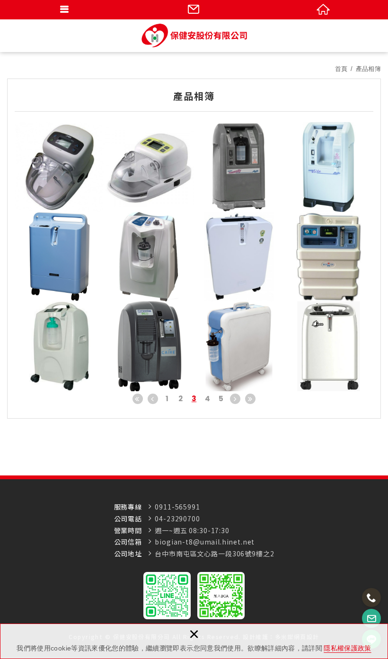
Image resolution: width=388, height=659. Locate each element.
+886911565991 (371, 597)
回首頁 (323, 9)
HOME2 (329, 257)
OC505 (239, 257)
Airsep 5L (329, 167)
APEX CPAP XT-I (60, 167)
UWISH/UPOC (329, 346)
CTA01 (149, 257)
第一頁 (137, 399)
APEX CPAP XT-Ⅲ (149, 167)
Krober (239, 346)
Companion (149, 346)
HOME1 (60, 346)
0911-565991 (177, 507)
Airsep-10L (239, 167)
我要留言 (193, 9)
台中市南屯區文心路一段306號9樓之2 (214, 554)
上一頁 (153, 399)
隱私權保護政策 (347, 648)
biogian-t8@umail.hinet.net (205, 542)
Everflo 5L (60, 257)
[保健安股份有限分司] (194, 35)
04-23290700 (177, 519)
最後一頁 (250, 399)
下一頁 (235, 399)
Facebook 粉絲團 (221, 595)
